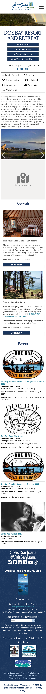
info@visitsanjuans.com (23, 606)
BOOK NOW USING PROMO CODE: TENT (21, 315)
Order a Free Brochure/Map (23, 570)
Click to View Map (23, 185)
